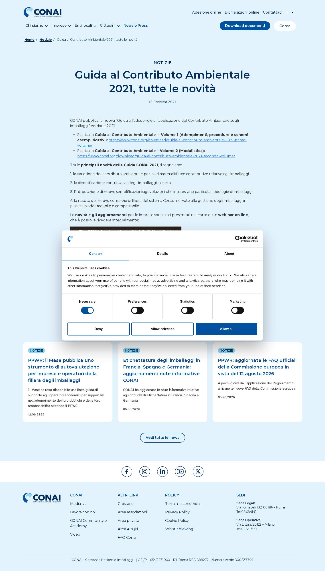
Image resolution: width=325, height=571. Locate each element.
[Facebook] (127, 471)
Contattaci (272, 12)
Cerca (284, 26)
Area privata (128, 520)
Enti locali (83, 25)
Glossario (126, 504)
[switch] (137, 310)
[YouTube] (180, 471)
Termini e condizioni (182, 504)
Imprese (59, 25)
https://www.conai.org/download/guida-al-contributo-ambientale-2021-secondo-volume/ (156, 156)
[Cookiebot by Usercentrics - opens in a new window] (238, 239)
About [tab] (229, 253)
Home (29, 40)
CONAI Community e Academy (88, 523)
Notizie (46, 40)
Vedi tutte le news (162, 437)
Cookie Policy (177, 520)
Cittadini (107, 25)
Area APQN (128, 529)
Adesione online (206, 12)
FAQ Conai (127, 537)
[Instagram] (144, 471)
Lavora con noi (82, 512)
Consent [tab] (95, 253)
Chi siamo (34, 25)
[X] (198, 471)
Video (75, 534)
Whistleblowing (179, 529)
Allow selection (163, 329)
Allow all (226, 329)
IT (288, 12)
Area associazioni (132, 512)
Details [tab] (162, 253)
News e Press (135, 25)
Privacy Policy (177, 512)
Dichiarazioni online (242, 12)
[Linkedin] (162, 471)
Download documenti (245, 26)
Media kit (78, 504)
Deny (99, 329)
